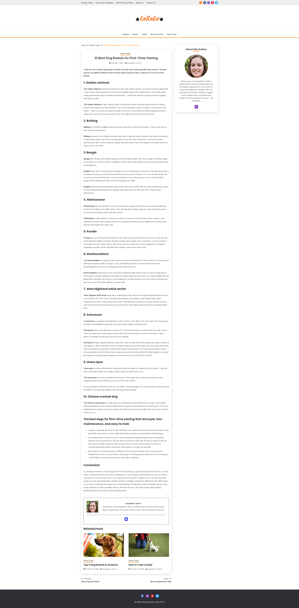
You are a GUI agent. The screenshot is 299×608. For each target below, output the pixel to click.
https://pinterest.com (212, 2)
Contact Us (151, 3)
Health (144, 34)
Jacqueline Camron (134, 63)
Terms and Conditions (104, 3)
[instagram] (196, 106)
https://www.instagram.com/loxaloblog (208, 2)
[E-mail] (126, 520)
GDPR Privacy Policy (124, 3)
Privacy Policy (87, 3)
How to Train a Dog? (140, 564)
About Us (140, 3)
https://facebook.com (204, 2)
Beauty (135, 34)
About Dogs (172, 34)
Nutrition (125, 34)
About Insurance (157, 34)
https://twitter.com (216, 2)
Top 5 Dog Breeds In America (101, 564)
